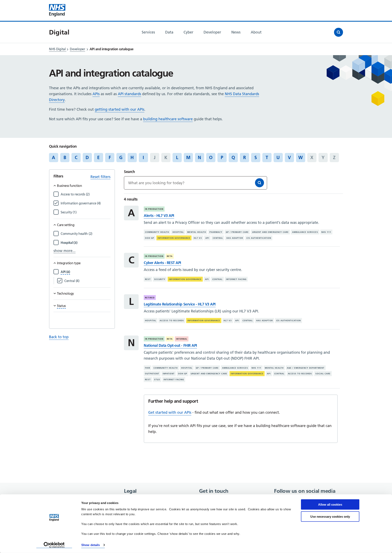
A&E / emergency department (305, 368)
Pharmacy (215, 232)
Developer (77, 49)
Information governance (174, 238)
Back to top (59, 336)
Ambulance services (305, 232)
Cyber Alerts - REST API (162, 262)
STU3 (157, 379)
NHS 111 (326, 232)
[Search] (259, 182)
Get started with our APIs (169, 412)
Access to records (172, 320)
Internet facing (236, 279)
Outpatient (152, 373)
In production (154, 209)
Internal (181, 339)
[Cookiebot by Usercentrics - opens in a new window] (54, 545)
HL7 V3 (198, 238)
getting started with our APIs (119, 109)
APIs (96, 93)
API (207, 238)
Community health (157, 232)
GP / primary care (237, 232)
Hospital (178, 232)
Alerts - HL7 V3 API (159, 215)
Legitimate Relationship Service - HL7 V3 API (179, 304)
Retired (150, 297)
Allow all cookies (330, 504)
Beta (170, 256)
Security (159, 279)
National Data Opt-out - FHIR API (170, 345)
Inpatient (169, 373)
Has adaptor (234, 238)
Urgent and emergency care (270, 232)
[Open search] (338, 32)
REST (148, 279)
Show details (90, 545)
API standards (129, 93)
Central (218, 238)
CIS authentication (258, 238)
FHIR (147, 368)
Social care (323, 373)
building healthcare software (168, 119)
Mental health (196, 232)
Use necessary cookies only (330, 516)
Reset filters (100, 176)
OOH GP (149, 238)
